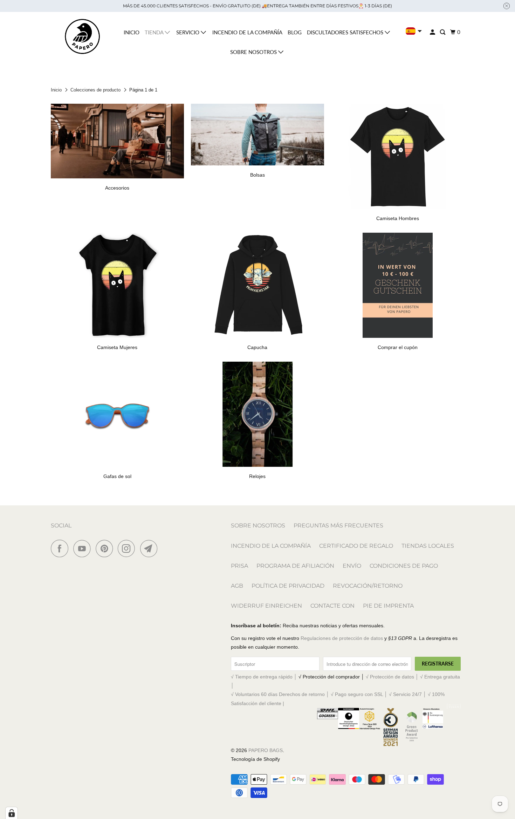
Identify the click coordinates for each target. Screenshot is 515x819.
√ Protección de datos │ (393, 677)
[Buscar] (443, 32)
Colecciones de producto (95, 90)
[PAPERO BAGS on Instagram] (128, 548)
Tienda (155, 32)
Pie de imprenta (388, 605)
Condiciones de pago (404, 565)
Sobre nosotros (254, 52)
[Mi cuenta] (433, 32)
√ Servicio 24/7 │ (408, 694)
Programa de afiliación (295, 565)
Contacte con (332, 605)
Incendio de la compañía (247, 32)
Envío (352, 565)
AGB (237, 585)
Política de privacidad (288, 585)
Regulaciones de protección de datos (342, 638)
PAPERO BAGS (265, 750)
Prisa (239, 565)
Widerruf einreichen (266, 605)
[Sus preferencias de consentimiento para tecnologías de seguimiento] (12, 813)
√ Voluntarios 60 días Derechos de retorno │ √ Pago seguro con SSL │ (310, 694)
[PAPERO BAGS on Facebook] (61, 548)
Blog (295, 32)
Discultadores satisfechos (346, 32)
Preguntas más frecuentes (338, 525)
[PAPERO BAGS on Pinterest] (106, 548)
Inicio (131, 32)
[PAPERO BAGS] (82, 36)
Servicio (188, 32)
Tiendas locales (427, 545)
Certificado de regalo (356, 545)
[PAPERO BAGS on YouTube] (83, 548)
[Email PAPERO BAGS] (150, 548)
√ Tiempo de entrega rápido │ (264, 677)
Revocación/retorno (368, 585)
